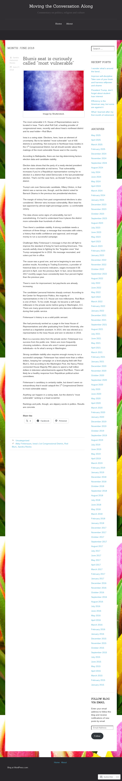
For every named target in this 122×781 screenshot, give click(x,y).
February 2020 (98, 412)
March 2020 (97, 408)
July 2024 (95, 172)
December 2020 (98, 366)
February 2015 (98, 680)
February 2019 (98, 468)
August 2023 (97, 223)
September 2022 (99, 274)
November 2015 (98, 643)
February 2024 (98, 195)
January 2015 (97, 685)
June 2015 (96, 661)
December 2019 (98, 421)
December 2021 (98, 315)
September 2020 (99, 380)
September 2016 (99, 597)
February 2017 (98, 574)
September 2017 (99, 541)
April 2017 (96, 565)
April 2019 (96, 458)
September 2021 (99, 324)
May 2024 (96, 181)
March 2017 (97, 569)
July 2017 (95, 551)
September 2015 (99, 652)
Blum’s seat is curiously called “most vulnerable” (48, 61)
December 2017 (98, 528)
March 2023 (97, 246)
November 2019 (98, 426)
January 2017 (97, 578)
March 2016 (97, 625)
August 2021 (97, 329)
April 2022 (96, 297)
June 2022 (96, 287)
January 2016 (97, 634)
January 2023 (97, 255)
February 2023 (98, 251)
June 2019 (96, 449)
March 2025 (97, 144)
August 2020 (97, 384)
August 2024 (97, 167)
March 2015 (97, 675)
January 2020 (97, 417)
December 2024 (98, 154)
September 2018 (99, 491)
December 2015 (98, 638)
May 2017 (96, 560)
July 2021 (95, 334)
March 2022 (97, 301)
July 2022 (95, 283)
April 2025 (96, 140)
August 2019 (97, 440)
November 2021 (98, 320)
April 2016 (96, 620)
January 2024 (97, 200)
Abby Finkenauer (23, 443)
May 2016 (96, 615)
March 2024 (97, 190)
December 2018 (98, 477)
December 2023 (98, 204)
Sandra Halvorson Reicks (14, 60)
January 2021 (97, 361)
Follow (97, 736)
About (69, 23)
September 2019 (99, 435)
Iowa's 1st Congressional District (48, 443)
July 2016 (95, 606)
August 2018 (97, 495)
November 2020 (98, 371)
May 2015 (96, 666)
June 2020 (96, 394)
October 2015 (97, 648)
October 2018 (97, 486)
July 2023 (95, 227)
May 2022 (96, 292)
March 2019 (97, 463)
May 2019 (96, 454)
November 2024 (98, 158)
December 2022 (98, 260)
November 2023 (98, 209)
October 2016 (97, 592)
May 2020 (96, 398)
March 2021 (97, 352)
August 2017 (97, 546)
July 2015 (95, 657)
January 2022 (97, 311)
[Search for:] (103, 49)
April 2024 (96, 186)
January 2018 (97, 523)
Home (58, 23)
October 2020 (97, 375)
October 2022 (97, 269)
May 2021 (96, 343)
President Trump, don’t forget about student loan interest (102, 93)
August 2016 (97, 601)
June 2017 (96, 555)
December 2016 (98, 583)
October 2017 (97, 537)
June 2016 (96, 611)
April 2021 (96, 347)
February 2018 (98, 518)
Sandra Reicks (25, 447)
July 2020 (95, 389)
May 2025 (96, 135)
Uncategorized (22, 440)
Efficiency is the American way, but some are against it (102, 104)
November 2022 (98, 264)
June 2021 (96, 338)
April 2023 (96, 241)
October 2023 (97, 214)
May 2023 (96, 237)
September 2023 (99, 218)
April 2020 (96, 403)
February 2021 (98, 357)
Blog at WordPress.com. (18, 768)
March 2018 (97, 514)
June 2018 (96, 504)
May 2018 (96, 509)
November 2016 (98, 588)
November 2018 (98, 481)
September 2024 (99, 163)
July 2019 (95, 444)
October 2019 (97, 431)
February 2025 (98, 149)
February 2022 (98, 306)
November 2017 (98, 532)
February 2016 (98, 629)
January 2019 (97, 472)
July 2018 (95, 500)
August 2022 (97, 278)
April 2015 (96, 671)
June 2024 (96, 177)
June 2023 (96, 232)
